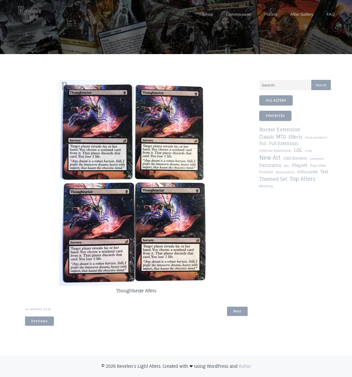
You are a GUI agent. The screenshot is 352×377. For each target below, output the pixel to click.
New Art (270, 157)
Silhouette (307, 171)
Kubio (245, 366)
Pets (286, 166)
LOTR (308, 151)
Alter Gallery (302, 14)
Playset (299, 165)
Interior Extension (275, 151)
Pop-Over (318, 166)
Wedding (266, 186)
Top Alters (302, 179)
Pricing (270, 14)
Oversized (317, 158)
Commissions (238, 14)
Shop (208, 14)
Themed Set (273, 179)
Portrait (266, 172)
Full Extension (283, 143)
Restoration (285, 172)
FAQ (330, 14)
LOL (298, 150)
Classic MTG (272, 137)
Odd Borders (295, 158)
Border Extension (279, 130)
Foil (262, 143)
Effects (296, 137)
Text (324, 171)
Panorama (270, 165)
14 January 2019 (38, 309)
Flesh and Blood (316, 137)
